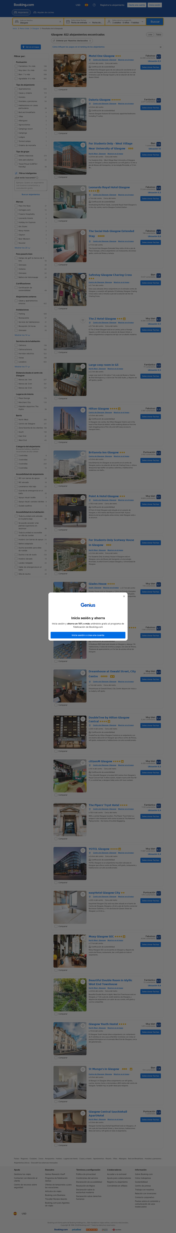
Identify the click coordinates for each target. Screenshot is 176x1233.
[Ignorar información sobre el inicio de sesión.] (124, 596)
